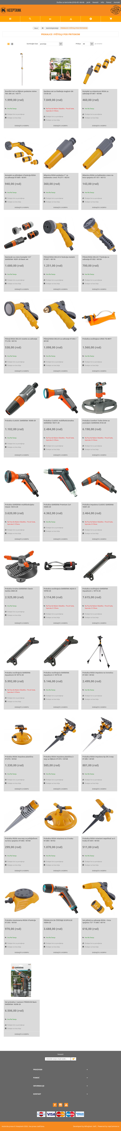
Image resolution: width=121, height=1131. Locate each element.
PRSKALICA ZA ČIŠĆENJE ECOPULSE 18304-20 (58, 921)
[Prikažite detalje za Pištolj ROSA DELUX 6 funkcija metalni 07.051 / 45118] (60, 235)
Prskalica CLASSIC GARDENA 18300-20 (20, 420)
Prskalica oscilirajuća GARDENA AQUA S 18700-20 (60, 589)
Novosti (95, 2)
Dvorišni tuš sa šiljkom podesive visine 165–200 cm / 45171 (21, 92)
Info (102, 2)
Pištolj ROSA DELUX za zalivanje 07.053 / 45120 (60, 340)
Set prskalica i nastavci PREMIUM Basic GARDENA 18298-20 (21, 1003)
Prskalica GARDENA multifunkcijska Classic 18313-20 (19, 505)
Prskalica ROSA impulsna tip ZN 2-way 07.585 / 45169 (98, 758)
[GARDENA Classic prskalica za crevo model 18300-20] (22, 398)
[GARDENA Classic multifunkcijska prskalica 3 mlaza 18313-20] (22, 482)
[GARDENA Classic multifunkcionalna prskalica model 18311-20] (60, 398)
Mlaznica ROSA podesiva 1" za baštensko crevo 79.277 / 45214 (56, 176)
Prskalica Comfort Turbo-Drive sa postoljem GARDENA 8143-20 (96, 421)
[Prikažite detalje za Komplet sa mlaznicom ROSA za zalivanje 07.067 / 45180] (99, 69)
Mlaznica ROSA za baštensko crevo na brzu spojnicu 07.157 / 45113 (97, 176)
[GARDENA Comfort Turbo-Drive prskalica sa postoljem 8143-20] (99, 398)
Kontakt (117, 2)
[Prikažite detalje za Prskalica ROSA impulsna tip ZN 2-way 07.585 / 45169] (99, 735)
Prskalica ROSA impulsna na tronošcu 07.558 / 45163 (97, 674)
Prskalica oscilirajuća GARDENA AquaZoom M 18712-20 (17, 674)
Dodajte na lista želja (14, 118)
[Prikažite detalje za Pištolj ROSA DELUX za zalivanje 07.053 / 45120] (60, 317)
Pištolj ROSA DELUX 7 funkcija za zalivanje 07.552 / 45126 (95, 258)
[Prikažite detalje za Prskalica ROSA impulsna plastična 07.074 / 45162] (22, 735)
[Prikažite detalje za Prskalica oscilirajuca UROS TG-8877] (99, 317)
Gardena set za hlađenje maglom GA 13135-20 (58, 92)
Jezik (88, 2)
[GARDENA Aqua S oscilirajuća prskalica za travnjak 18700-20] (60, 567)
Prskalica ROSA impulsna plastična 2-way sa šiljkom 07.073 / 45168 (59, 758)
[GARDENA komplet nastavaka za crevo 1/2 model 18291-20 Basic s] (22, 235)
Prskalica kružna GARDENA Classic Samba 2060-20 (19, 589)
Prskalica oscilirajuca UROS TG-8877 (96, 339)
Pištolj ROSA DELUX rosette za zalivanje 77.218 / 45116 (21, 340)
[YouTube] (66, 1105)
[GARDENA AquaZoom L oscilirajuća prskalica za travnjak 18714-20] (99, 567)
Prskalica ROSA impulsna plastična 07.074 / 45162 (19, 758)
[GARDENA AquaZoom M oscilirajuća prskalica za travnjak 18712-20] (22, 651)
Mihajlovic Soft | (90, 1126)
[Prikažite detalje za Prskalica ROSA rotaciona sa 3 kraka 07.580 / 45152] (60, 816)
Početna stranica (42, 28)
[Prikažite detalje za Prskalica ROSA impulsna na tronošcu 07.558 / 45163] (99, 651)
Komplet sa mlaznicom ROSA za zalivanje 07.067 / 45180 (95, 92)
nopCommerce (113, 1126)
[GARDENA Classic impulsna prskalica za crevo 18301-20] (99, 482)
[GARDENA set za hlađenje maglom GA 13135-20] (60, 69)
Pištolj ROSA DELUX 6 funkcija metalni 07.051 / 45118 (59, 258)
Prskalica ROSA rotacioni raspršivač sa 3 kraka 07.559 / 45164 (98, 839)
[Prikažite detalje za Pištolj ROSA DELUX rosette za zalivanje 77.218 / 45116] (22, 317)
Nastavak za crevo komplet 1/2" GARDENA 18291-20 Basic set (18, 258)
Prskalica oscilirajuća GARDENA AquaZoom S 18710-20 (56, 674)
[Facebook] (55, 1105)
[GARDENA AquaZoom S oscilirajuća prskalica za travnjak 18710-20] (60, 651)
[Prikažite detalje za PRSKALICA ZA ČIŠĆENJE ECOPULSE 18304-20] (60, 898)
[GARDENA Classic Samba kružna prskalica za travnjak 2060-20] (22, 567)
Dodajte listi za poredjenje (15, 114)
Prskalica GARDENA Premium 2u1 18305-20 (57, 505)
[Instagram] (60, 1105)
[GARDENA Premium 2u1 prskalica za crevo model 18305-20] (60, 482)
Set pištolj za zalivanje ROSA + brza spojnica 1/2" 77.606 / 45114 (96, 921)
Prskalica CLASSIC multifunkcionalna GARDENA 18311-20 (59, 421)
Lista (12, 44)
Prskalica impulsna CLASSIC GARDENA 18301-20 (98, 505)
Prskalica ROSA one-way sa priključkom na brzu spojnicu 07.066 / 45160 (21, 839)
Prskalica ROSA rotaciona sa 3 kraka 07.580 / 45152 (58, 839)
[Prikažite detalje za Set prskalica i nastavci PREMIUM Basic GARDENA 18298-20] (22, 980)
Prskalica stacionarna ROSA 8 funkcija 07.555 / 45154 (20, 921)
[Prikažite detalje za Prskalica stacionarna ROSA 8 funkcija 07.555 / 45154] (22, 898)
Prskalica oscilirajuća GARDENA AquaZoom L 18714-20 (95, 589)
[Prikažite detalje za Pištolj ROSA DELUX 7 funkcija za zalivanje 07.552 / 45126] (99, 235)
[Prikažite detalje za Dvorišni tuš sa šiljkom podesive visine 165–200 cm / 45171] (22, 69)
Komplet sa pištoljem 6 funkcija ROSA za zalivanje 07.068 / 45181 (20, 176)
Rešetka (8, 44)
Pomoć (108, 2)
